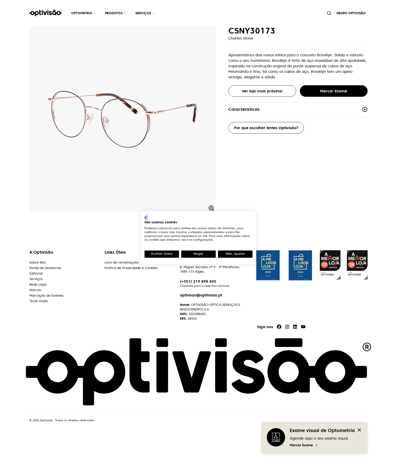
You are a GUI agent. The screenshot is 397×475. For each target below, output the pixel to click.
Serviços (143, 13)
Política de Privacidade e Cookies (131, 268)
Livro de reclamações (122, 262)
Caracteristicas (244, 109)
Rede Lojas (38, 284)
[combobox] (329, 13)
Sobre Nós (37, 262)
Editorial (36, 273)
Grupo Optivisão (351, 13)
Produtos (113, 13)
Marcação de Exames (46, 295)
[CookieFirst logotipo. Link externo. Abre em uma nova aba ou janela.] (146, 218)
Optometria (81, 13)
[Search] (329, 13)
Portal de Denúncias (45, 268)
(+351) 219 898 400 (198, 281)
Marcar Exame (301, 445)
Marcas (35, 290)
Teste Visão (38, 301)
